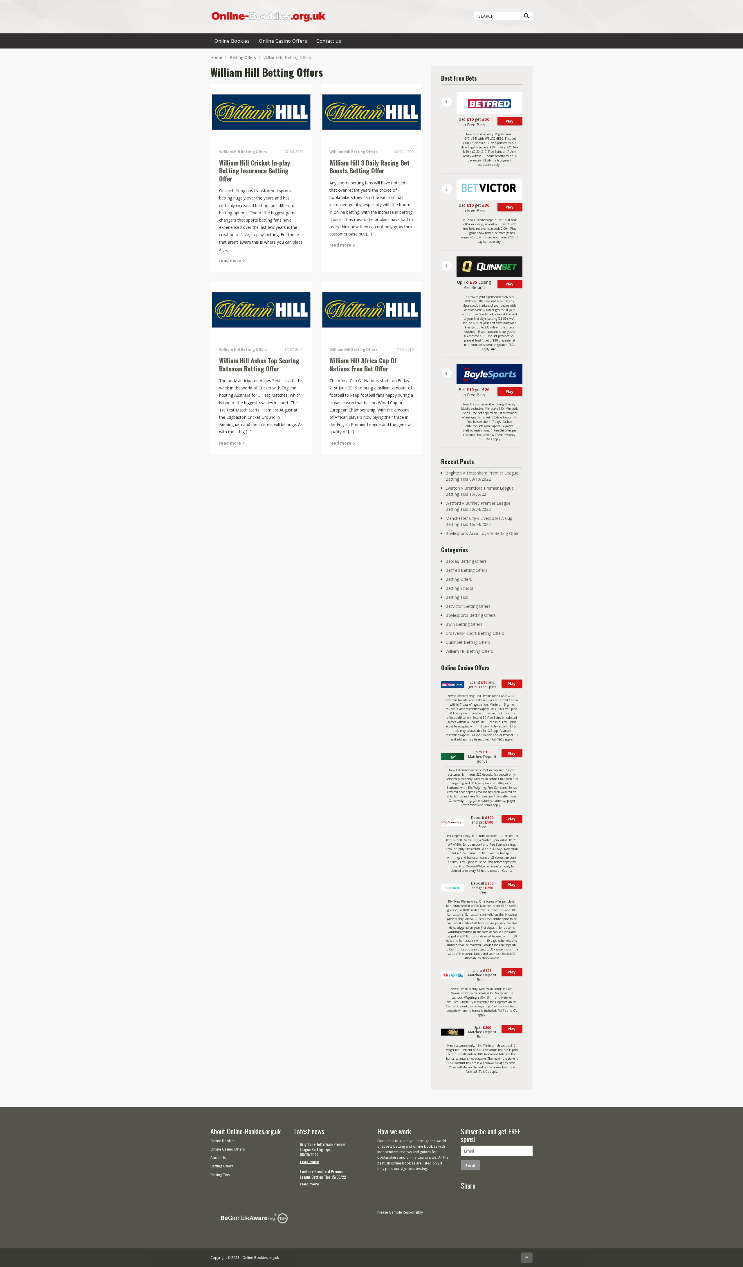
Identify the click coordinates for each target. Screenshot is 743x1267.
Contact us (328, 41)
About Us (218, 1157)
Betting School (459, 588)
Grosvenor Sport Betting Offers (475, 633)
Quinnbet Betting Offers (468, 642)
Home (216, 57)
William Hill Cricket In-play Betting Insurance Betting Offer (254, 170)
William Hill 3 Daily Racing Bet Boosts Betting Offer (369, 166)
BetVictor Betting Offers (468, 606)
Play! (510, 121)
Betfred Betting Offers (466, 570)
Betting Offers (243, 57)
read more (230, 260)
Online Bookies (232, 41)
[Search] (526, 16)
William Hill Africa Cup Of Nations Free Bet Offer (363, 364)
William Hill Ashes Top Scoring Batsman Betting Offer (259, 364)
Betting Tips (457, 597)
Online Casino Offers (283, 41)
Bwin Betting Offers (464, 624)
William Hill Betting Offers (469, 651)
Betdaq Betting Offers (466, 561)
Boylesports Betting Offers (471, 615)
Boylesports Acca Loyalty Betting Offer (482, 533)
